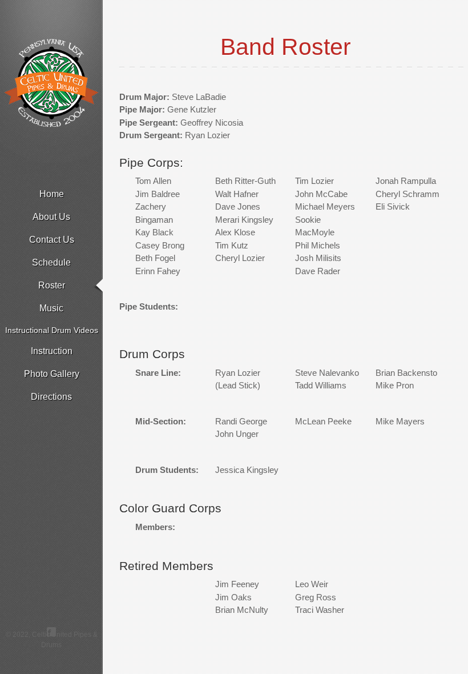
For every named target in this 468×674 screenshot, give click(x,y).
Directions (51, 397)
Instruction (51, 351)
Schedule (51, 262)
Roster (51, 285)
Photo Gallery (51, 374)
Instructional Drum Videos (51, 330)
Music (51, 308)
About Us (51, 217)
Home (51, 194)
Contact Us (51, 239)
